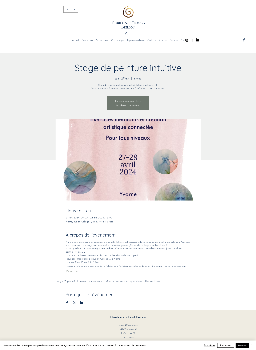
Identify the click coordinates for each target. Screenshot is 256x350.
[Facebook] (192, 40)
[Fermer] (252, 345)
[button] (245, 40)
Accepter (242, 345)
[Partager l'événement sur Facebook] (67, 302)
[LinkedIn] (197, 40)
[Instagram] (187, 40)
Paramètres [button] (209, 345)
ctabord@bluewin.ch (128, 324)
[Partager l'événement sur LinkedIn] (81, 302)
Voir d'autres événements (128, 104)
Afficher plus (72, 271)
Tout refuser (225, 345)
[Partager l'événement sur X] (74, 302)
